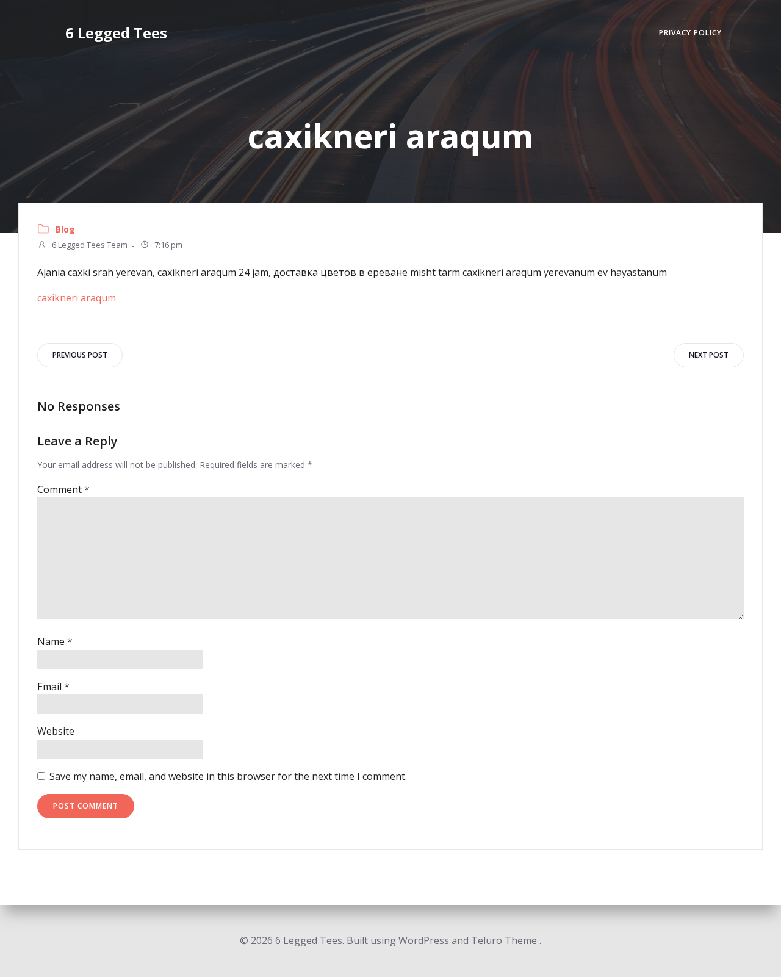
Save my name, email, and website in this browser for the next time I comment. (228, 776)
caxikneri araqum (76, 298)
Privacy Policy (690, 32)
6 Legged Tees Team (89, 245)
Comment (63, 489)
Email (53, 686)
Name (55, 641)
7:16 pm (167, 245)
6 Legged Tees (116, 33)
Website (55, 731)
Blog (65, 229)
